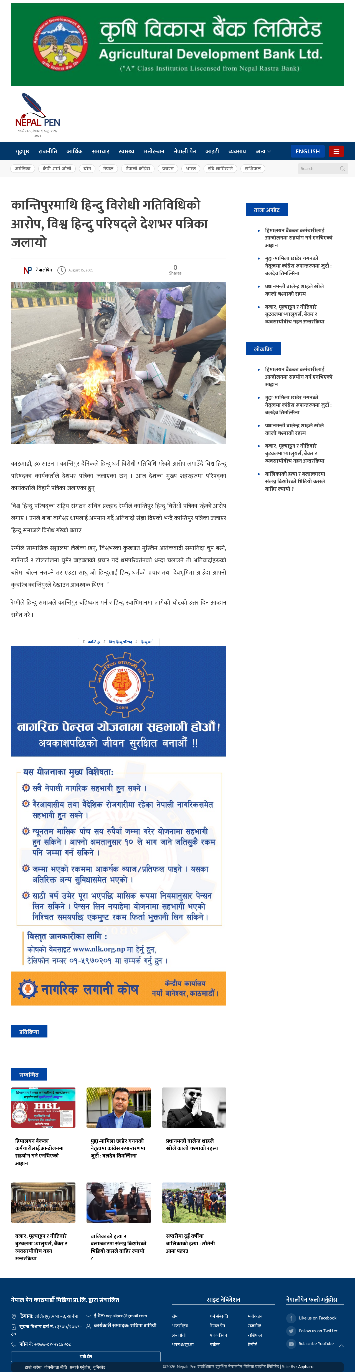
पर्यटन (215, 1345)
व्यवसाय (237, 151)
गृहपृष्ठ (22, 151)
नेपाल (108, 168)
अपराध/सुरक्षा (183, 1345)
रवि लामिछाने (220, 168)
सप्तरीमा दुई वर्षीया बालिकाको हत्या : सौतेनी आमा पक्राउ (190, 1244)
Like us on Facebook (317, 1318)
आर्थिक (75, 151)
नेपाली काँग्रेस (138, 168)
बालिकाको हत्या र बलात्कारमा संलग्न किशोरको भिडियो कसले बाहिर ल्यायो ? (118, 1247)
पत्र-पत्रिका (218, 1335)
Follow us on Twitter (318, 1331)
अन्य (261, 151)
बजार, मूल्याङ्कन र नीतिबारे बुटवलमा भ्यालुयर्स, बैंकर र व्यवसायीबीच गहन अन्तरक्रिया (41, 1247)
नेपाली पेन (185, 151)
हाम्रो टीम (86, 1356)
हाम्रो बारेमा (33, 1367)
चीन (87, 168)
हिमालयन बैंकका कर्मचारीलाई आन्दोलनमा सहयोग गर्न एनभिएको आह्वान (39, 1152)
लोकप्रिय (263, 349)
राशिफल (253, 168)
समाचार (100, 151)
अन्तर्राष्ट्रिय (180, 1326)
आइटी (212, 151)
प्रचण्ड (168, 168)
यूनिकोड (99, 1367)
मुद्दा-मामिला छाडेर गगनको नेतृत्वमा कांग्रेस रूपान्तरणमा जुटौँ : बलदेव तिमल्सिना (118, 1149)
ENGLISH (308, 151)
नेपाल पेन (217, 1326)
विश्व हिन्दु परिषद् (120, 642)
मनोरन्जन (154, 151)
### (117, 642)
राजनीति (48, 151)
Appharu (305, 1367)
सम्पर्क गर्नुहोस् (80, 1367)
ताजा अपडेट (267, 210)
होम (175, 1316)
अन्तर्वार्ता (179, 1335)
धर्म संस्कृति (219, 1316)
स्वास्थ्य (127, 151)
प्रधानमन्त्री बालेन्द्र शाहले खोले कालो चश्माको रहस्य (192, 1145)
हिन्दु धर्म (147, 642)
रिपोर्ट (252, 1345)
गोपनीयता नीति (55, 1367)
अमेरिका (23, 168)
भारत (191, 168)
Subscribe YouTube (316, 1344)
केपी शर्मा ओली (57, 168)
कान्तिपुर (94, 642)
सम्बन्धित (29, 1075)
